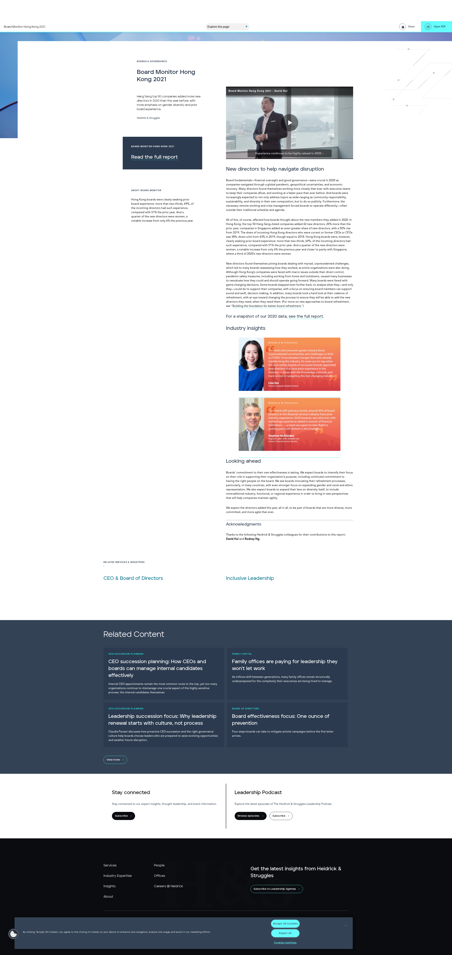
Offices (159, 876)
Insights (109, 886)
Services (110, 865)
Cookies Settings (285, 942)
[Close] (346, 925)
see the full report (306, 316)
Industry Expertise (117, 876)
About (108, 896)
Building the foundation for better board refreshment (267, 306)
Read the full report (154, 157)
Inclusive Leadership (250, 578)
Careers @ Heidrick (168, 886)
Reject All (285, 933)
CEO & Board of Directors (133, 578)
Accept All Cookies (285, 923)
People (159, 865)
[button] (13, 934)
